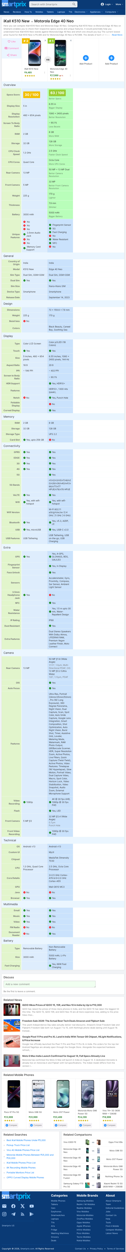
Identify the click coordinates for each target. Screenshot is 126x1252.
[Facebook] (13, 1206)
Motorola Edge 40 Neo (58, 70)
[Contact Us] (4, 1206)
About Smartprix (113, 1201)
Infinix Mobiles (84, 1229)
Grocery (55, 1237)
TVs (70, 12)
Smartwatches (58, 1215)
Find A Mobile (112, 1226)
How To (28, 12)
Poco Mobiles (83, 1233)
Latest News (112, 1233)
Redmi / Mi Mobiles (86, 1204)
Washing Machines (60, 1233)
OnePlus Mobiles (85, 1219)
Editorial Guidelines (115, 1208)
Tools (108, 1222)
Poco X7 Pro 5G (11, 1112)
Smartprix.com (27, 1248)
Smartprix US (8, 1225)
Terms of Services (115, 1248)
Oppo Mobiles (83, 1222)
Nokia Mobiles (83, 1240)
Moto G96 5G (35, 1112)
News (6, 12)
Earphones (56, 1211)
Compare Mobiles (114, 1229)
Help (108, 1219)
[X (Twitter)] (22, 1206)
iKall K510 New (31, 69)
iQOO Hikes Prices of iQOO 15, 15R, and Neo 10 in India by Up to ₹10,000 (62, 1005)
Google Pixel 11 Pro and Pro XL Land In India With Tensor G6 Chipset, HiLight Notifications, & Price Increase (72, 1038)
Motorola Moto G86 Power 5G (87, 1112)
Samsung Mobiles (85, 1201)
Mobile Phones (58, 1201)
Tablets (50, 12)
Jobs (108, 1211)
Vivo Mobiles (83, 1211)
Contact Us (111, 1215)
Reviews (17, 12)
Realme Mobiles (84, 1208)
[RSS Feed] (22, 1214)
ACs (53, 1226)
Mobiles (39, 12)
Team (108, 1204)
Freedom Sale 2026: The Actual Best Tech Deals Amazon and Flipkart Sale (63, 1020)
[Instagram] (4, 1214)
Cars (53, 1208)
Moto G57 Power (61, 1112)
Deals (53, 1240)
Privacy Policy (96, 1248)
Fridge (54, 1229)
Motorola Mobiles (85, 1215)
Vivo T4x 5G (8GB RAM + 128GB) (111, 1112)
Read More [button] (117, 35)
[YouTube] (31, 1206)
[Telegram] (13, 1214)
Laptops (61, 12)
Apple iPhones (84, 1226)
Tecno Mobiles (84, 1237)
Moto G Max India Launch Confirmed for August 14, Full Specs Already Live (63, 1056)
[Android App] (31, 1214)
